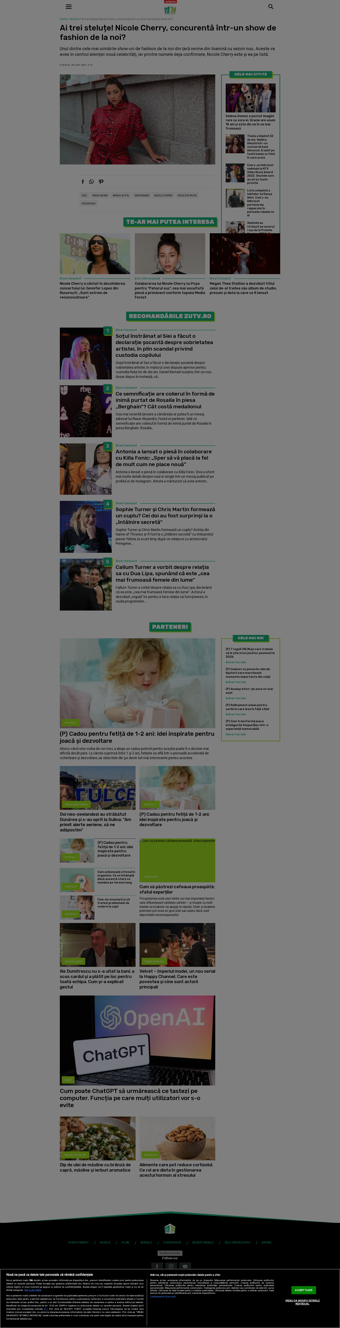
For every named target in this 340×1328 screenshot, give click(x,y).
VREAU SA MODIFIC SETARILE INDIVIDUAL (302, 1302)
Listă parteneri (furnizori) (163, 1296)
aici (46, 1309)
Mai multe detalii (32, 1290)
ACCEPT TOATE (303, 1290)
